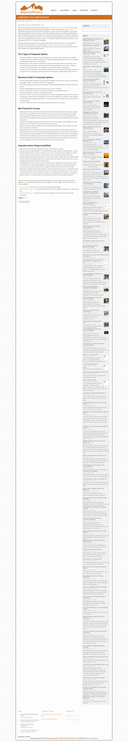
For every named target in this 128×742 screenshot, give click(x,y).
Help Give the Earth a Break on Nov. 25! (95, 372)
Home (18, 21)
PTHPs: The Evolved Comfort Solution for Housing (91, 52)
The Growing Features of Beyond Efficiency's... (90, 246)
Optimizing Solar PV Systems (91, 169)
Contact (94, 10)
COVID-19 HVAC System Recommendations (90, 203)
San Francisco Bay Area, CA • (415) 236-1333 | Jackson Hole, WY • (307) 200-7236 (64, 738)
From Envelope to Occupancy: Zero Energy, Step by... (93, 465)
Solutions (65, 10)
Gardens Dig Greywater (90, 471)
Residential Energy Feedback (91, 161)
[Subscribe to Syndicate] (24, 736)
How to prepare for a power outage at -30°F (91, 102)
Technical (26, 198)
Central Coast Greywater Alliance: (29, 189)
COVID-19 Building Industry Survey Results (91, 227)
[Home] (29, 13)
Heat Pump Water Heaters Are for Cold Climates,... (92, 298)
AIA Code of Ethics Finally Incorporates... (91, 311)
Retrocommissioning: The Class (92, 549)
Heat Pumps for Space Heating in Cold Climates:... (92, 183)
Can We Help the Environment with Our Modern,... (92, 329)
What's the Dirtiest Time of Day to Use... (95, 455)
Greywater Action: (25, 187)
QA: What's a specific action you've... (94, 241)
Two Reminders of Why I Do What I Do (95, 479)
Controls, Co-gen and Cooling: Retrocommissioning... (92, 518)
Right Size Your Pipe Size (90, 354)
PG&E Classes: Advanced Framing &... (94, 677)
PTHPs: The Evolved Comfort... (27, 725)
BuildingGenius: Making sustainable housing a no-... (91, 113)
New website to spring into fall (92, 559)
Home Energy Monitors (90, 364)
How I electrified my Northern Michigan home (92, 140)
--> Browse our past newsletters (49, 719)
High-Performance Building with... (29, 715)
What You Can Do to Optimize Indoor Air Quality (92, 153)
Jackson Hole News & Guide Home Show (95, 657)
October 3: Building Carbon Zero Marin (95, 587)
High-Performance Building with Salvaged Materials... (92, 39)
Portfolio (84, 10)
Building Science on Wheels (91, 45)
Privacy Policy (94, 738)
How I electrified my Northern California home (92, 127)
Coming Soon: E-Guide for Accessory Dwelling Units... (91, 192)
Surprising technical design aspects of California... (91, 80)
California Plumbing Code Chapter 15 (57, 45)
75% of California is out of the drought (58, 28)
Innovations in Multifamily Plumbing (94, 393)
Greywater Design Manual (27, 193)
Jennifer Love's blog (24, 201)
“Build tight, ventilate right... (30, 730)
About (54, 10)
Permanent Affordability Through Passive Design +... (91, 287)
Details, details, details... (90, 380)
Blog (75, 10)
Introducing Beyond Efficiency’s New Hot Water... (92, 274)
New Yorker (71, 29)
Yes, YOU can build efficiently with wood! (95, 664)
